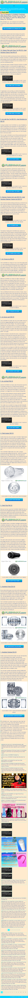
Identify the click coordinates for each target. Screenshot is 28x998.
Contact (25, 996)
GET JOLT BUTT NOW (13, 427)
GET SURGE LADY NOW (13, 371)
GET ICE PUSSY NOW (13, 159)
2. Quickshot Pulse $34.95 (7, 586)
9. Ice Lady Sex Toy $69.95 (8, 119)
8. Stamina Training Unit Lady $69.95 (10, 197)
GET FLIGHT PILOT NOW (13, 580)
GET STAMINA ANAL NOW (13, 253)
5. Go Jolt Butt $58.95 (6, 381)
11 (23, 992)
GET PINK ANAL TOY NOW (13, 113)
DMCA (22, 996)
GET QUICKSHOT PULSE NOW (13, 646)
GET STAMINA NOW (13, 225)
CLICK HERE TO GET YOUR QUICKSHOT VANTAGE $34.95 (14, 711)
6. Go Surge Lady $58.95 (7, 317)
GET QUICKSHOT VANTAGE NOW (13, 715)
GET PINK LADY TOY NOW (13, 85)
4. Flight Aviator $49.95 (7, 433)
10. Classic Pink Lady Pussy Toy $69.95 (11, 50)
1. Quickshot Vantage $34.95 (8, 652)
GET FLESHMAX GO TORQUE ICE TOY (13, 28)
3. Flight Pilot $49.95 (6, 505)
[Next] (25, 992)
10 (20, 992)
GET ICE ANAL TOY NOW (13, 191)
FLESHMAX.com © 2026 (15, 996)
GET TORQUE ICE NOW (13, 311)
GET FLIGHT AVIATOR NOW (13, 499)
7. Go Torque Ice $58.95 (7, 259)
